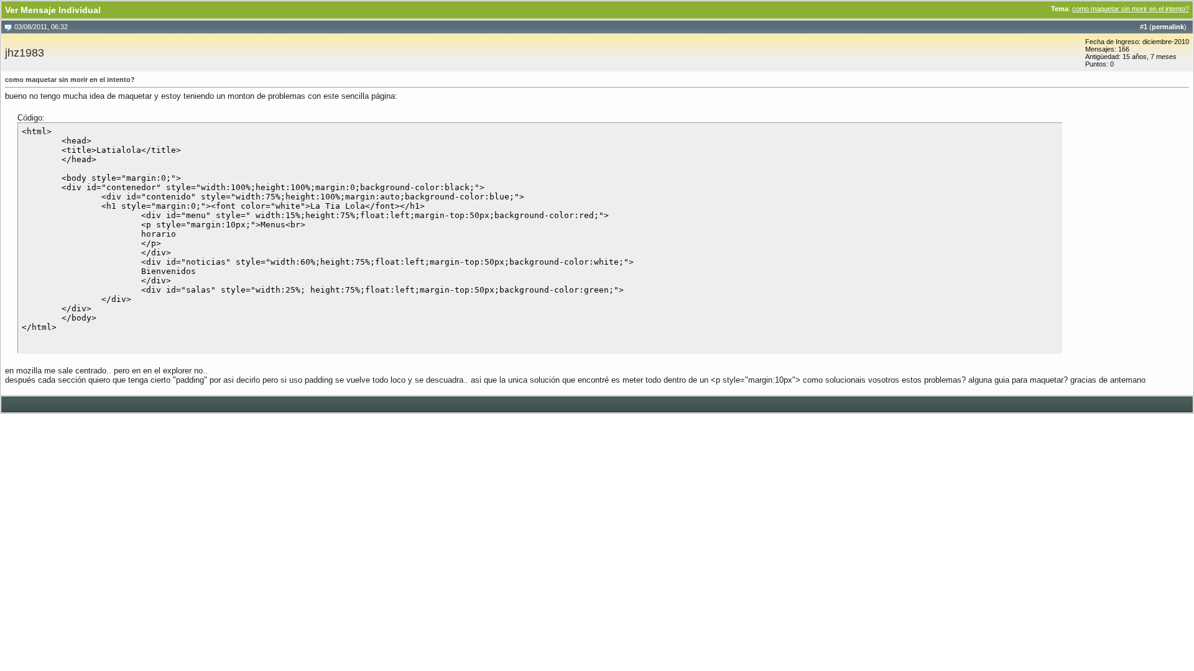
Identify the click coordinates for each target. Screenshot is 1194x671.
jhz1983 (24, 53)
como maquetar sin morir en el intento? (1130, 8)
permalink (1168, 26)
